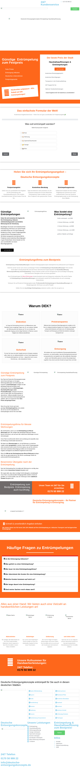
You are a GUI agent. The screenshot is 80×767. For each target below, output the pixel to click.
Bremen (32, 706)
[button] (40, 558)
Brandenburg (34, 702)
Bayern (32, 695)
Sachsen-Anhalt (61, 710)
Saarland (59, 702)
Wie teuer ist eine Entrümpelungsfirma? (21, 569)
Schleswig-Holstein (62, 714)
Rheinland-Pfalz (61, 695)
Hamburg (32, 710)
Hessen (32, 714)
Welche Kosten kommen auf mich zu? (20, 579)
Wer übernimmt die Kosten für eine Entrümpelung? (25, 574)
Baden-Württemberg (36, 691)
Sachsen (59, 706)
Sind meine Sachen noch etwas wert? (20, 589)
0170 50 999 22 (56, 491)
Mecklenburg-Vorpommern (38, 718)
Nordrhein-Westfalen (63, 698)
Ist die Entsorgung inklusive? (17, 559)
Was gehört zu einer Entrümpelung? (19, 564)
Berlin (31, 698)
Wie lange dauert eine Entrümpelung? (20, 584)
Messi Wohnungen (27, 276)
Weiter (74, 154)
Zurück (6, 154)
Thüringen (60, 718)
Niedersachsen (61, 691)
